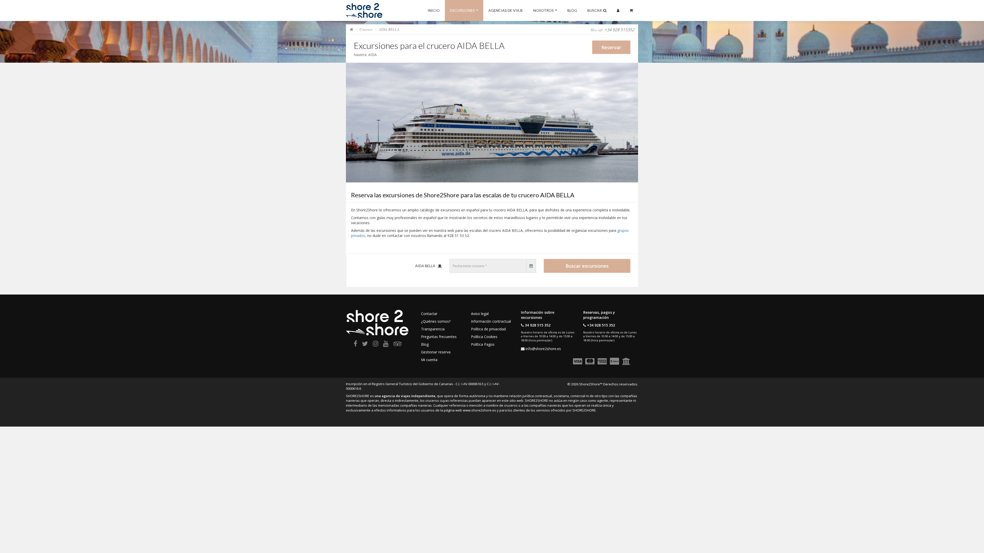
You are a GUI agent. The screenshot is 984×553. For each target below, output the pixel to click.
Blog (572, 10)
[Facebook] (355, 344)
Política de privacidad (488, 329)
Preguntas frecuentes (439, 336)
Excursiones (462, 10)
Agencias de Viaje (505, 10)
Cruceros (366, 29)
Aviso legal (480, 313)
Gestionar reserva (435, 352)
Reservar (611, 47)
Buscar (595, 10)
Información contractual (491, 321)
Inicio (434, 10)
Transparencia (433, 329)
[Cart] (631, 10)
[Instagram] (375, 344)
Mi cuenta (429, 359)
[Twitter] (365, 344)
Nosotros (543, 10)
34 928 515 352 (537, 325)
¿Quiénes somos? (435, 321)
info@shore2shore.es (543, 348)
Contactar (429, 313)
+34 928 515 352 (601, 325)
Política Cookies (484, 336)
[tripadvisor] (397, 344)
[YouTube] (385, 344)
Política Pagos (483, 344)
